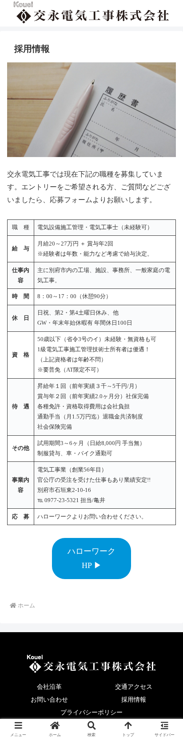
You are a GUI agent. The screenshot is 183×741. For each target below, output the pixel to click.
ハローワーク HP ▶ (91, 558)
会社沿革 (49, 686)
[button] (164, 708)
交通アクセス (133, 686)
